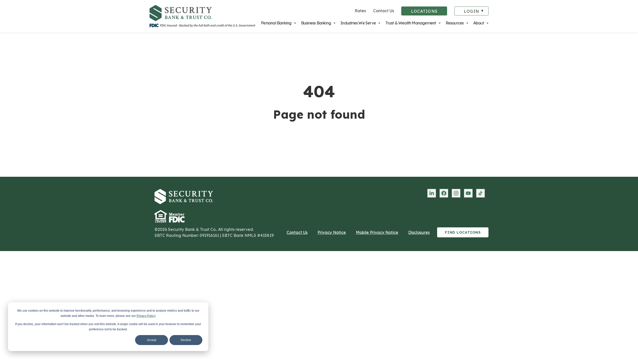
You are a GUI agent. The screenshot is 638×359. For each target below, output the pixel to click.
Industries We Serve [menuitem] (358, 22)
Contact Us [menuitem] (297, 232)
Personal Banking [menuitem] (276, 22)
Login (471, 11)
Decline (186, 340)
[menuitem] (431, 193)
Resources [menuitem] (455, 22)
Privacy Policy (146, 316)
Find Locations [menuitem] (463, 232)
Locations (424, 11)
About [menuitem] (478, 22)
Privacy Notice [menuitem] (332, 232)
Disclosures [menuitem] (419, 232)
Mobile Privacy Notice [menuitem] (377, 232)
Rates (360, 10)
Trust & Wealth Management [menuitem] (410, 22)
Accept (151, 340)
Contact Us (383, 10)
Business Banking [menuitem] (316, 22)
